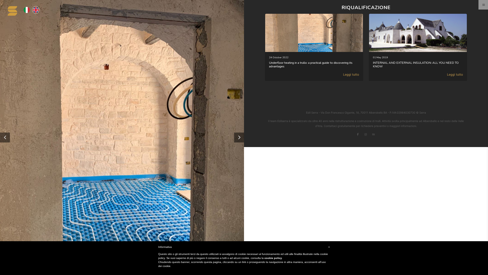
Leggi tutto (351, 74)
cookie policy (273, 258)
